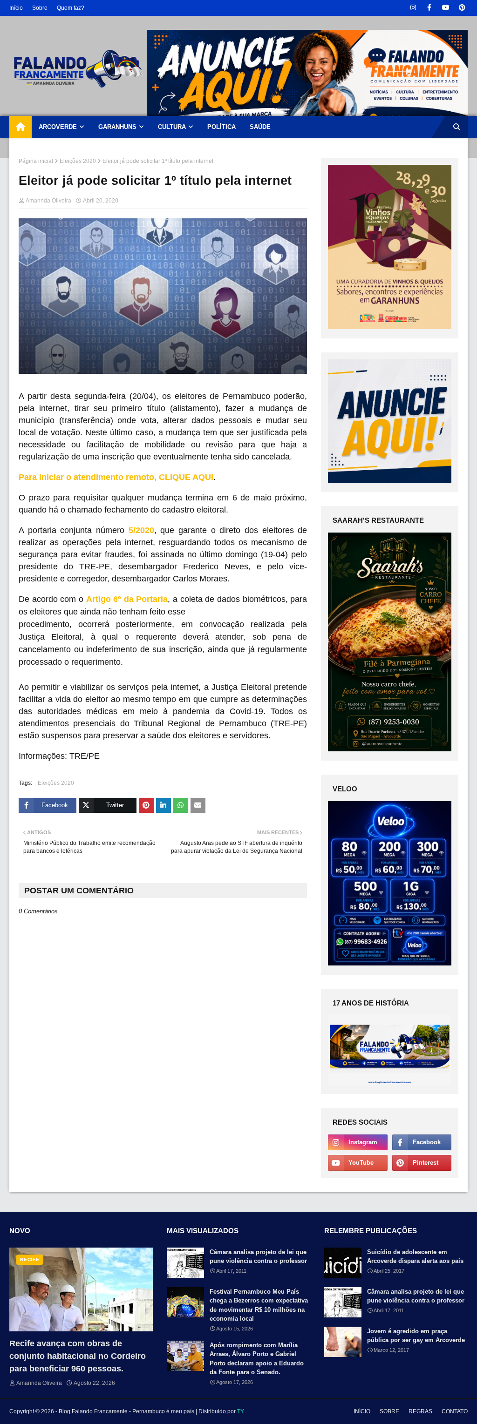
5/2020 (141, 530)
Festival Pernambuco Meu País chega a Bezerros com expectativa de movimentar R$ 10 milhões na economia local (259, 1305)
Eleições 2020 (78, 161)
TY (240, 1411)
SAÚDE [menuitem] (260, 126)
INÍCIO (362, 1411)
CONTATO (455, 1411)
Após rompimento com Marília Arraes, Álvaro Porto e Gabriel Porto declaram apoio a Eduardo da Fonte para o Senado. (257, 1359)
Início (16, 8)
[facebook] (429, 7)
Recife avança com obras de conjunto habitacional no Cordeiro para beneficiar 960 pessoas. (77, 1356)
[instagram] (413, 7)
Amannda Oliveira (48, 200)
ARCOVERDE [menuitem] (58, 126)
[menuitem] (20, 127)
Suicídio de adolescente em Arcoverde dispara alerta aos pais (415, 1257)
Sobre (40, 8)
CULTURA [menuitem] (172, 126)
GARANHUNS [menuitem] (117, 126)
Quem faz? (70, 8)
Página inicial (36, 161)
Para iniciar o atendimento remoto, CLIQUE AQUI (116, 477)
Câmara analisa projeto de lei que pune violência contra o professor (258, 1257)
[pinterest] (462, 7)
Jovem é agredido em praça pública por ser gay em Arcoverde (416, 1336)
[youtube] (445, 7)
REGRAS (420, 1411)
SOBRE (389, 1411)
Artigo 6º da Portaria (127, 599)
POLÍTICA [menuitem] (221, 126)
